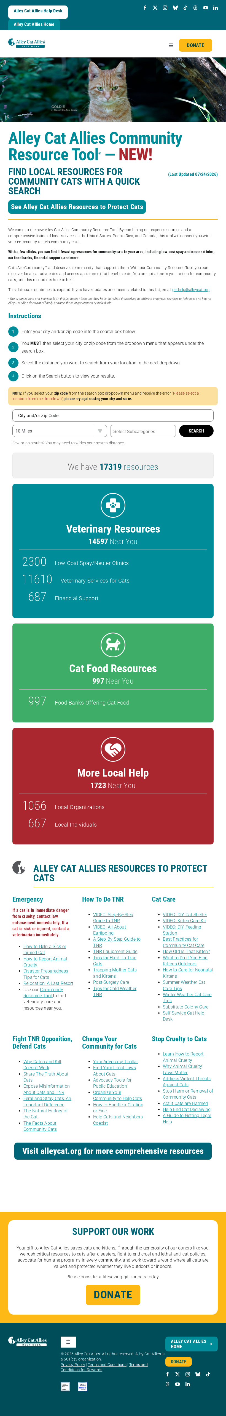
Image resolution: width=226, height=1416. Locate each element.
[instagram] (165, 7)
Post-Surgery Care (111, 982)
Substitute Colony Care (185, 1007)
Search (196, 431)
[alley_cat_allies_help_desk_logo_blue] (26, 40)
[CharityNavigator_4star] (82, 1384)
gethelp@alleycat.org (191, 289)
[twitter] (155, 7)
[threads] (195, 7)
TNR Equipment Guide (115, 951)
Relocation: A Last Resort (48, 983)
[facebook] (145, 7)
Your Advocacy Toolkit (115, 1061)
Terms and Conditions (107, 1364)
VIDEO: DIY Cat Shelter (185, 914)
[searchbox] (143, 431)
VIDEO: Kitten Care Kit (184, 920)
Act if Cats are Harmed (185, 1103)
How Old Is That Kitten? (186, 951)
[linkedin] (215, 7)
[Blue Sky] (175, 7)
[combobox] (143, 431)
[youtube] (205, 7)
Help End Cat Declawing (187, 1109)
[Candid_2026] (65, 1384)
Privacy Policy (73, 1364)
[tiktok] (185, 7)
